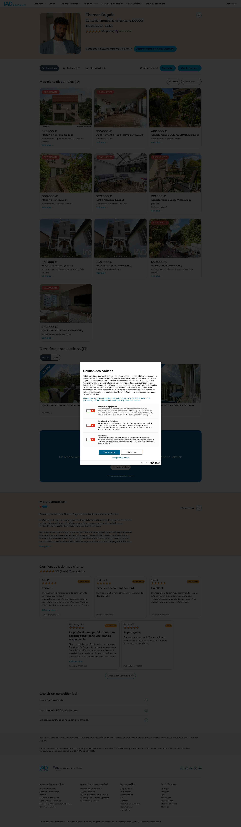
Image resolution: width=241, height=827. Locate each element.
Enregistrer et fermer (120, 458)
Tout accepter (109, 452)
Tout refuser (132, 452)
